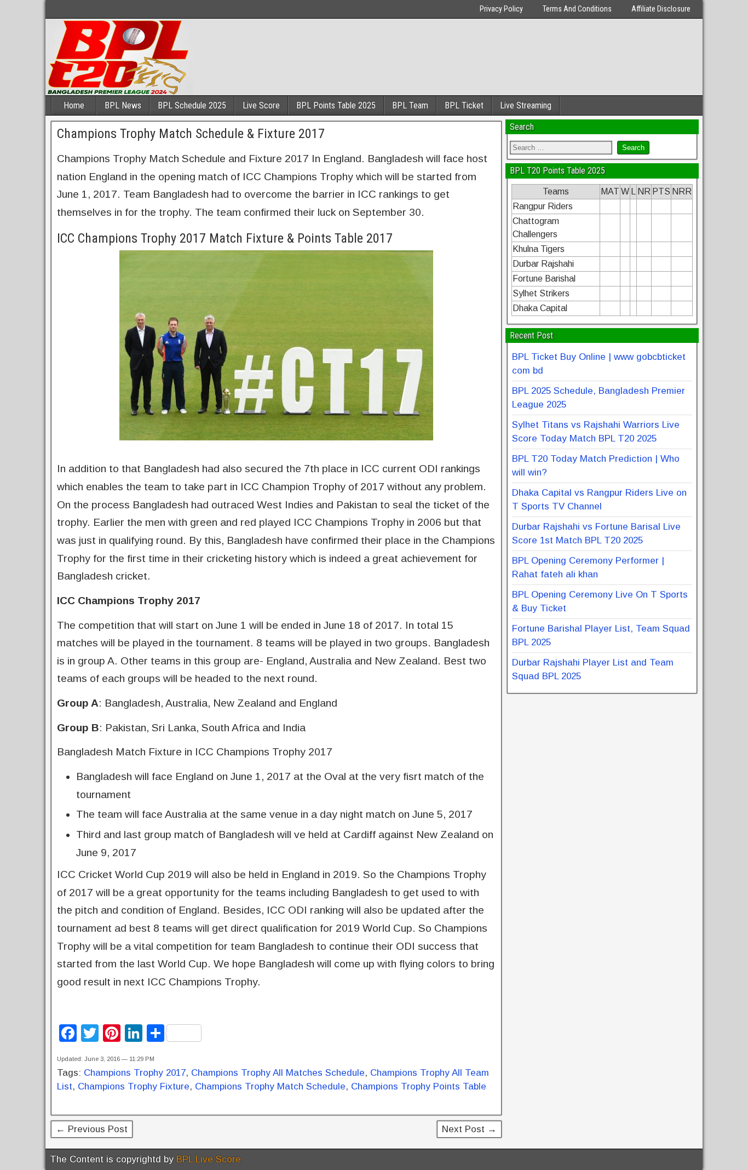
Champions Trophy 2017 (135, 1073)
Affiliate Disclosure (661, 8)
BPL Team (410, 105)
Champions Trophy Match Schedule (270, 1086)
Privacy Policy (501, 8)
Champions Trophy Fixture (133, 1086)
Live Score (261, 105)
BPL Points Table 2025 (336, 105)
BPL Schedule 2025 (192, 105)
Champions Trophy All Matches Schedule (278, 1073)
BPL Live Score (208, 1159)
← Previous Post (92, 1129)
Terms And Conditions (577, 8)
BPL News (123, 105)
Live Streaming (525, 105)
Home (74, 105)
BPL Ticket (464, 105)
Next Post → (469, 1129)
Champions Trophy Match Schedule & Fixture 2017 (191, 133)
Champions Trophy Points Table (418, 1086)
